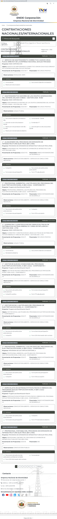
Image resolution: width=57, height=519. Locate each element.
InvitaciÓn (8, 168)
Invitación (34, 209)
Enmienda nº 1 (35, 122)
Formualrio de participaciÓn (39, 372)
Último (39, 466)
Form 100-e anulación (37, 213)
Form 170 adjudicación (38, 172)
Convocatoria (9, 82)
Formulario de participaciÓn (13, 172)
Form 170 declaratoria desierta (40, 419)
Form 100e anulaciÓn (37, 376)
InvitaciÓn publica (10, 294)
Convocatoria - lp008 (37, 118)
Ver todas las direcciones (17, 480)
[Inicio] (14, 10)
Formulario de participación (13, 213)
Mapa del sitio (28, 518)
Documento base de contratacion (41, 82)
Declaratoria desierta (11, 253)
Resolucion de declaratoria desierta (15, 131)
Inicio (3, 25)
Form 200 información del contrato (41, 335)
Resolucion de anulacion (12, 84)
